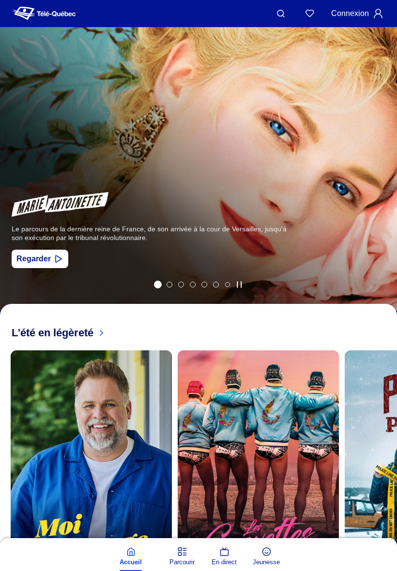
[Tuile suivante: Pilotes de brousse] (382, 182)
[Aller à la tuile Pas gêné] (169, 284)
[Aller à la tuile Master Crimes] (216, 284)
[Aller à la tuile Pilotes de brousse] (181, 284)
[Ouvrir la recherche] (280, 13)
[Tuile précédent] (9, 486)
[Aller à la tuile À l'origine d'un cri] (193, 284)
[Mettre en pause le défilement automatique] (239, 284)
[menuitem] (131, 556)
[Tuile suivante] (387, 486)
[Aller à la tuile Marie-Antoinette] (158, 284)
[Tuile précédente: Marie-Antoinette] (14, 182)
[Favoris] (309, 13)
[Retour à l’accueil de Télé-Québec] (44, 13)
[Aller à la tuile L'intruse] (204, 284)
